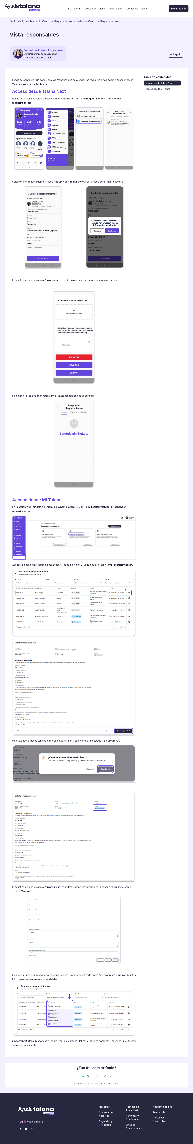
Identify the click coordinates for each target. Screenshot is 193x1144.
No (109, 1076)
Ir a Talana (73, 8)
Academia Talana (137, 8)
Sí (88, 1076)
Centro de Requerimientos (57, 21)
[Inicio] (22, 8)
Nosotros (104, 1106)
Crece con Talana (95, 8)
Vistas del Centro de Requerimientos (97, 21)
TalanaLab (159, 1112)
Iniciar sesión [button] (179, 8)
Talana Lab (116, 8)
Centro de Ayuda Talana (23, 21)
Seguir (177, 54)
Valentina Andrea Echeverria (43, 50)
